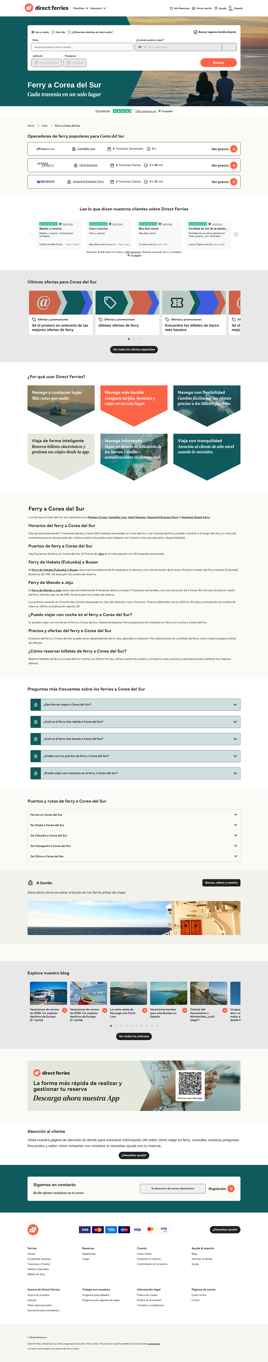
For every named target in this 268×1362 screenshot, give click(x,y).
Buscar (218, 62)
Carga (85, 1258)
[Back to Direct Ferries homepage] (46, 8)
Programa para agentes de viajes (101, 1300)
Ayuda (195, 1264)
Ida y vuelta (42, 32)
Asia (44, 125)
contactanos (153, 1344)
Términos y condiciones (150, 1305)
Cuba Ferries (199, 1295)
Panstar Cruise (97, 517)
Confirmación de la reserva (152, 1264)
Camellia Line (117, 517)
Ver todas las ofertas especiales (134, 349)
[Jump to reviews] (134, 111)
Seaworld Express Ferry (162, 517)
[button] (135, 705)
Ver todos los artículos (134, 1036)
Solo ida (60, 32)
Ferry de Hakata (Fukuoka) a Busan (55, 570)
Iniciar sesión (144, 1253)
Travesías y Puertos (39, 1264)
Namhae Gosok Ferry (196, 517)
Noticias (32, 1300)
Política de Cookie (147, 1295)
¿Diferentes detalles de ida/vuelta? (92, 32)
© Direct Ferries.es (37, 1337)
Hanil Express (137, 517)
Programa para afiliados (95, 1295)
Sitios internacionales (40, 1305)
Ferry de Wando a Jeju (46, 590)
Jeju (101, 553)
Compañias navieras (39, 1258)
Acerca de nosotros (39, 1295)
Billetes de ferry (36, 1274)
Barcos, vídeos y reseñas (221, 882)
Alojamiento (89, 1253)
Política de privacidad (149, 1300)
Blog (194, 1253)
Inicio (31, 125)
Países (31, 1253)
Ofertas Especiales (38, 1269)
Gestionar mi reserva (149, 1258)
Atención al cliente (202, 1258)
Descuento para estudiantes (43, 1310)
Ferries (196, 1300)
